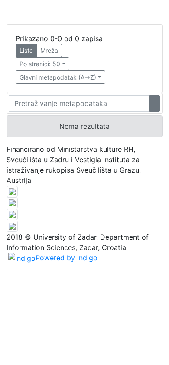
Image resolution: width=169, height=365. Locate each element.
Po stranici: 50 (40, 63)
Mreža (49, 50)
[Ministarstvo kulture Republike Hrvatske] (12, 225)
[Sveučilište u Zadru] (12, 202)
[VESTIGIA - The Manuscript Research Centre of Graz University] (12, 213)
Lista (26, 50)
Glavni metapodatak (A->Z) (58, 77)
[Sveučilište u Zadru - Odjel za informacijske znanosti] (12, 190)
